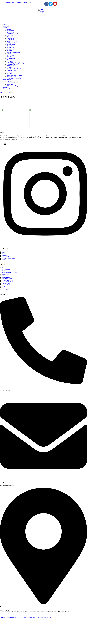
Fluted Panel (10, 35)
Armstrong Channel (12, 41)
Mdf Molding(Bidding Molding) (15, 63)
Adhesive (9, 73)
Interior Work (7, 81)
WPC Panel (10, 36)
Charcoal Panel (11, 38)
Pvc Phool (9, 67)
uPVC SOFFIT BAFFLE (14, 78)
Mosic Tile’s (10, 72)
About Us (6, 26)
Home (5, 24)
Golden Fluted (11, 55)
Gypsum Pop (10, 49)
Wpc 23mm (10, 59)
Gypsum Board (11, 44)
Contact (9, 53)
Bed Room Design (12, 84)
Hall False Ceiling (11, 76)
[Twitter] (4, 145)
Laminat (9, 29)
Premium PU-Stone (8, 89)
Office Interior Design (13, 86)
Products (5, 27)
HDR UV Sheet (11, 66)
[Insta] (45, 241)
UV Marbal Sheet (11, 40)
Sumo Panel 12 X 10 (12, 33)
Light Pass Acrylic (12, 70)
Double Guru (10, 32)
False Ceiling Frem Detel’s (14, 69)
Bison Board (10, 47)
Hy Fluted (9, 56)
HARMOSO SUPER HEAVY (15, 75)
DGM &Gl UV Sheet (12, 64)
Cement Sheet (10, 46)
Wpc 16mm (10, 61)
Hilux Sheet (10, 50)
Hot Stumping (10, 30)
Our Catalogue (7, 79)
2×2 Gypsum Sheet (12, 43)
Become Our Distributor (13, 52)
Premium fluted (11, 58)
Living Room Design (12, 82)
